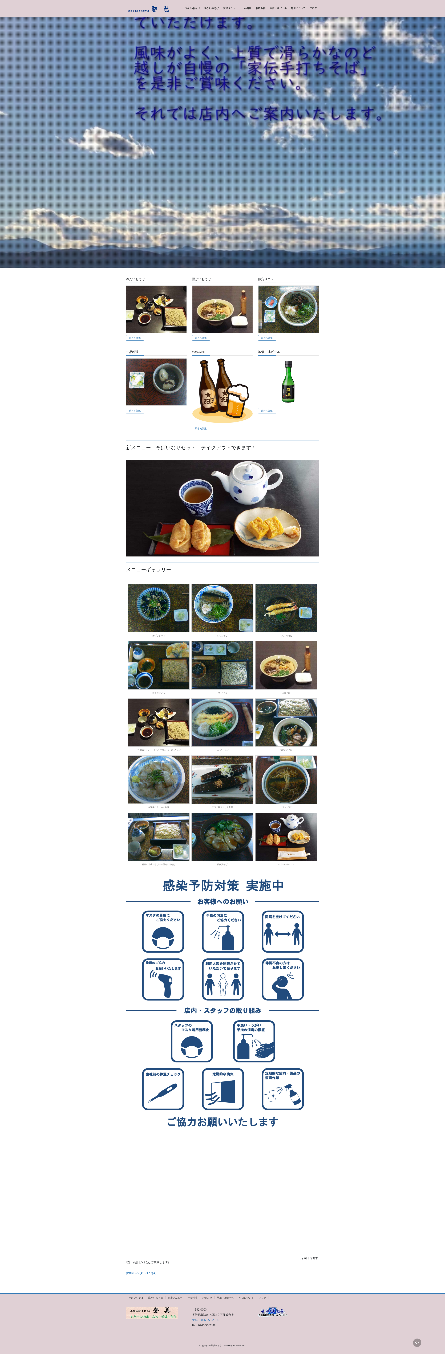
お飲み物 (207, 1297)
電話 (195, 1320)
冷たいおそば (136, 1297)
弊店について (246, 1297)
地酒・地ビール (225, 1297)
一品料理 (192, 1297)
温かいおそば (155, 1297)
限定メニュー (175, 1297)
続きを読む (135, 337)
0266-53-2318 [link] (210, 1320)
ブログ (262, 1297)
